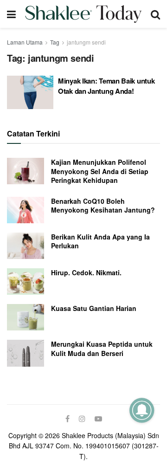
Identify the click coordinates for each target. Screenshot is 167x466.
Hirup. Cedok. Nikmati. (86, 272)
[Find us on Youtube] (98, 419)
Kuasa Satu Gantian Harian (93, 308)
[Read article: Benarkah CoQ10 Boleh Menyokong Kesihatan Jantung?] (25, 210)
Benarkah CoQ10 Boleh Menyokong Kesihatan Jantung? (103, 205)
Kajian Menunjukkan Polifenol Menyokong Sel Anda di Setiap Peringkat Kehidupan (99, 171)
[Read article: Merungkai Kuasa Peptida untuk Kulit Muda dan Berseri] (25, 353)
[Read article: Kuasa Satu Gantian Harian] (25, 317)
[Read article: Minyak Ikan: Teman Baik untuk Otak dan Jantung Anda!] (30, 92)
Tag (54, 42)
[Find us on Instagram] (82, 419)
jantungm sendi (86, 42)
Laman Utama (25, 42)
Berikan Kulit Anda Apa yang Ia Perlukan (100, 241)
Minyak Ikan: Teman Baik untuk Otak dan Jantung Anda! (106, 86)
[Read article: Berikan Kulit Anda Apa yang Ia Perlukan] (25, 246)
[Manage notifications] (141, 410)
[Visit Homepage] (83, 14)
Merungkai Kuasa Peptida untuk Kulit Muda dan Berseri (102, 348)
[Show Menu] (11, 14)
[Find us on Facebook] (67, 419)
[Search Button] (155, 14)
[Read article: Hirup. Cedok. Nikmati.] (25, 281)
